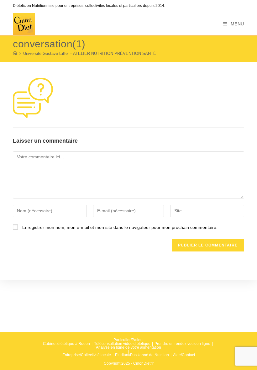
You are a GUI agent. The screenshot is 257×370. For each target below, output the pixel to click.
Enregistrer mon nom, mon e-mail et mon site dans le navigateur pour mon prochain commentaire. (120, 227)
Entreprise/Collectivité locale (86, 355)
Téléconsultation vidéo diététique (122, 343)
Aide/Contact (184, 355)
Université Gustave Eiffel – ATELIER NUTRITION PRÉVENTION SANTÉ (89, 53)
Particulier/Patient (128, 340)
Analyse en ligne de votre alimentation (128, 347)
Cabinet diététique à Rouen (66, 343)
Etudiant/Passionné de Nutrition (142, 355)
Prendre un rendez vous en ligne (182, 343)
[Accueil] (15, 53)
